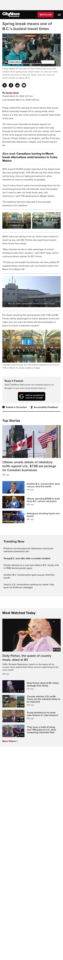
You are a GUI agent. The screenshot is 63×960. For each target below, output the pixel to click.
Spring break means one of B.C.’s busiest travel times (27, 26)
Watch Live (46, 14)
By (10, 92)
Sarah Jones (12, 92)
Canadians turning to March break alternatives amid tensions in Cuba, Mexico (30, 157)
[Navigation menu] (59, 14)
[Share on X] (4, 85)
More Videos (9, 741)
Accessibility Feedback (46, 407)
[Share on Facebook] (11, 85)
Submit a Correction (16, 407)
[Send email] (24, 85)
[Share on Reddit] (17, 85)
